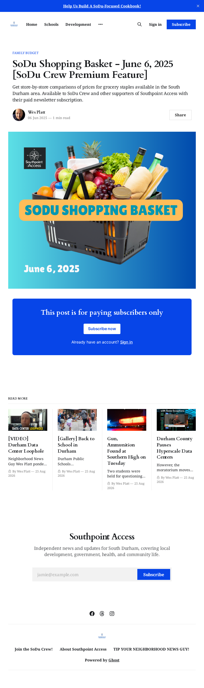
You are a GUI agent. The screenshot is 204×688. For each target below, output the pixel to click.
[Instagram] (111, 613)
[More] (100, 24)
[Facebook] (92, 613)
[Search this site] (140, 24)
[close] (198, 6)
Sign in (155, 24)
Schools (51, 24)
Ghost (113, 659)
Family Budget (25, 53)
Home (31, 24)
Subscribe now (102, 328)
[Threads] (102, 613)
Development (78, 24)
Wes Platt (36, 112)
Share (180, 114)
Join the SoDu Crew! (34, 649)
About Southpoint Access (83, 649)
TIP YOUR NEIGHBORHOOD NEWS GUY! (151, 649)
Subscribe (181, 24)
